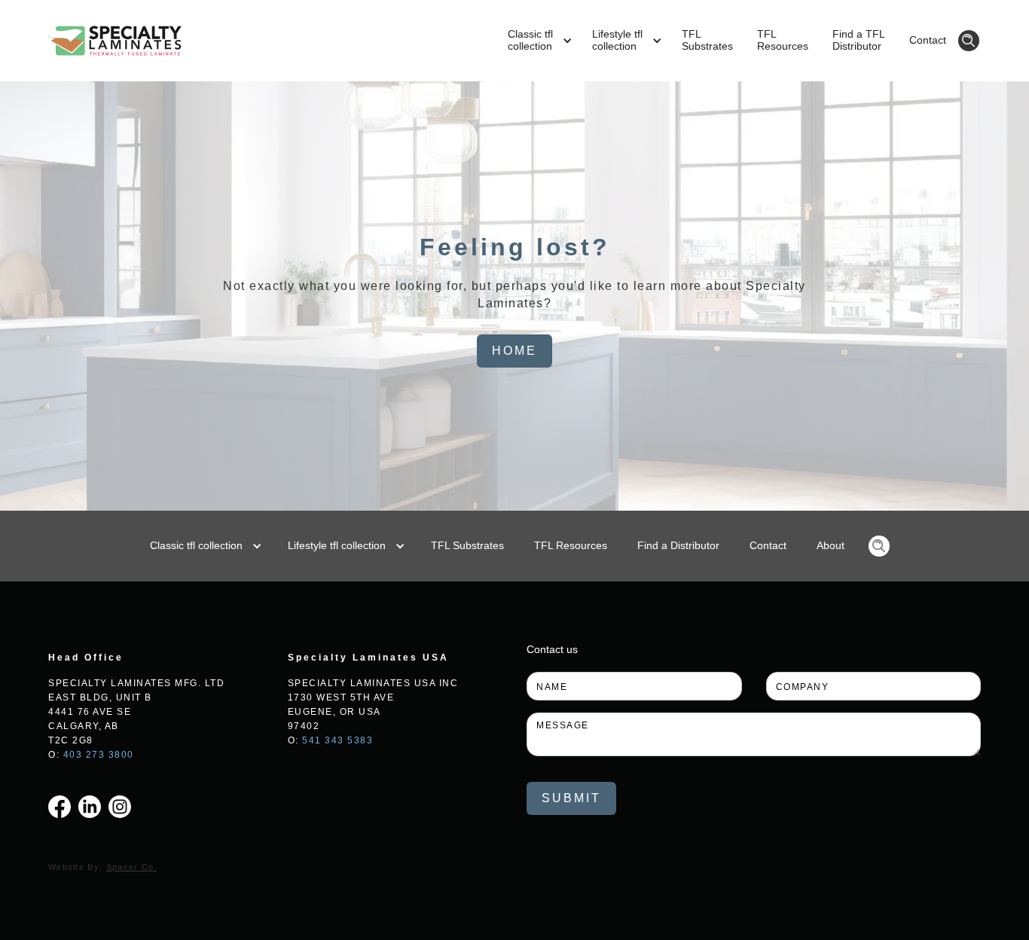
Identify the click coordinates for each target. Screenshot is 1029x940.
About (830, 545)
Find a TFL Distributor (858, 40)
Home (514, 350)
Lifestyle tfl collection (337, 545)
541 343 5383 (337, 740)
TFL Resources (570, 545)
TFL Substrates (467, 545)
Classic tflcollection (530, 40)
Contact (927, 40)
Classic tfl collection (196, 545)
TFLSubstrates (707, 40)
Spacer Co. (131, 866)
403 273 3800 (98, 754)
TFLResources (782, 40)
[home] (115, 41)
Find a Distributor (678, 545)
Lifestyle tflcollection (617, 40)
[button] (538, 41)
